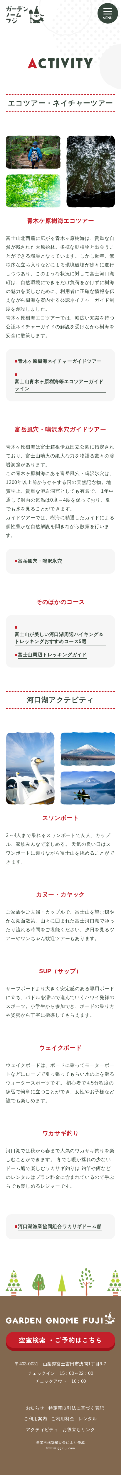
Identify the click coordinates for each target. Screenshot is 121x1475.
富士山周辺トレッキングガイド (52, 654)
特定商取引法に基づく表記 (76, 1407)
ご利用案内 (35, 1418)
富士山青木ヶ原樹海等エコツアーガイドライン (59, 385)
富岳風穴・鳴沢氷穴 (40, 560)
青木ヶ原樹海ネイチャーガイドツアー (60, 361)
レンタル (87, 1418)
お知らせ (35, 1407)
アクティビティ (42, 1429)
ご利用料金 (62, 1418)
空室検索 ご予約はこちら (60, 1339)
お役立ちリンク (79, 1429)
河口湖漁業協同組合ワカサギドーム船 (60, 1226)
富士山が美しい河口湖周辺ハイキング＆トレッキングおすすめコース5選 (59, 638)
